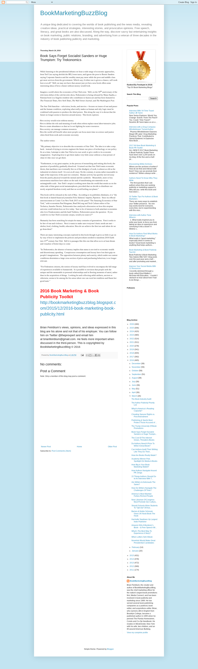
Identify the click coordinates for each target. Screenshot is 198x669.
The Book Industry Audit (141, 399)
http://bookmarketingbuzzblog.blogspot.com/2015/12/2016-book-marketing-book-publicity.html (78, 308)
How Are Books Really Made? (144, 455)
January (135, 551)
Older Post (112, 447)
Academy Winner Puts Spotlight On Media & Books (144, 460)
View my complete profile (137, 632)
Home (79, 447)
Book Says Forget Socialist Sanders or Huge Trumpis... (144, 433)
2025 (132, 328)
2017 (132, 357)
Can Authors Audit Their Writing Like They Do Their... (144, 450)
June (134, 385)
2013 (132, 563)
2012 (132, 566)
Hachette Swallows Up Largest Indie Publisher (144, 520)
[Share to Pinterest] (99, 355)
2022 (132, 339)
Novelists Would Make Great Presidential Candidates (143, 541)
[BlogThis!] (90, 355)
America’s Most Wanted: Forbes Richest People (142, 495)
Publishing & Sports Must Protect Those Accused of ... (144, 421)
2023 (132, 335)
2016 (132, 360)
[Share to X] (93, 355)
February (136, 547)
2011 (132, 570)
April (134, 392)
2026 (132, 324)
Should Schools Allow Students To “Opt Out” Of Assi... (144, 507)
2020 (132, 346)
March (135, 396)
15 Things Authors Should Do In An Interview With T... (143, 477)
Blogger (110, 649)
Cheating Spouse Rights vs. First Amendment (143, 415)
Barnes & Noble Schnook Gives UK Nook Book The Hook (143, 513)
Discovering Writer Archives (140, 164)
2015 (132, 555)
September (137, 374)
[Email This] (87, 355)
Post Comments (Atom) (61, 451)
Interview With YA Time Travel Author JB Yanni (141, 112)
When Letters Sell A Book (142, 537)
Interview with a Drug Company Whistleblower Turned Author (142, 128)
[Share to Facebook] (96, 355)
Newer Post (46, 447)
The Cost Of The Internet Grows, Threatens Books (142, 439)
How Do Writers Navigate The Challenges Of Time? (143, 489)
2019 (132, 349)
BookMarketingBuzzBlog (73, 13)
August (135, 378)
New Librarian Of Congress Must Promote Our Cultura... (144, 501)
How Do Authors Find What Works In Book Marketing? (143, 235)
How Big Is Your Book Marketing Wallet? (140, 466)
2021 (132, 342)
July (134, 382)
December (136, 363)
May (134, 389)
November (136, 367)
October (135, 371)
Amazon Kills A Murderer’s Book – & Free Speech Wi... (144, 526)
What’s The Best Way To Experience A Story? (141, 532)
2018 (132, 353)
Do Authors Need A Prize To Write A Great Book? (143, 444)
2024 (132, 331)
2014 (132, 559)
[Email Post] (82, 355)
